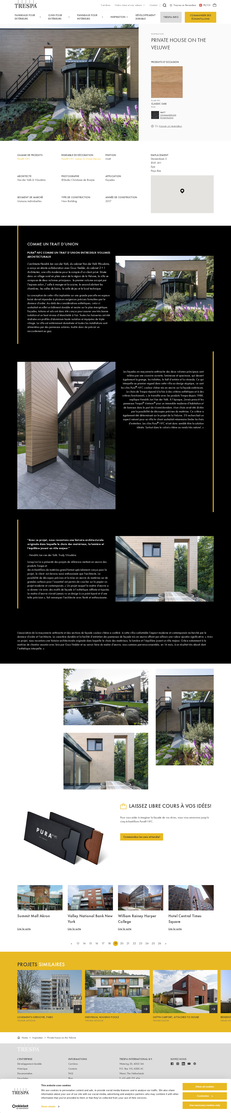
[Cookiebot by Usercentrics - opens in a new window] (20, 1106)
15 (90, 943)
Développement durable (29, 1063)
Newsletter (22, 1078)
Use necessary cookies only (205, 1105)
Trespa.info (171, 17)
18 (109, 943)
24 (146, 943)
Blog (70, 1078)
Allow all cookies (204, 1086)
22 (134, 943)
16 (96, 943)
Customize (203, 1096)
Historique (22, 1068)
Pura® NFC (23, 159)
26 (159, 943)
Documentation (24, 1073)
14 (84, 943)
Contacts (72, 1068)
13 (77, 943)
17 (103, 943)
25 (153, 943)
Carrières (73, 1063)
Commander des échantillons (200, 17)
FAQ (70, 1073)
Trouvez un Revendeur (184, 5)
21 (128, 943)
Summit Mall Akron (33, 915)
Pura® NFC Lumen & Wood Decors (81, 159)
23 (140, 943)
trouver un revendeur (170, 126)
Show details (48, 1106)
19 (115, 943)
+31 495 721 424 (131, 1078)
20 (122, 943)
